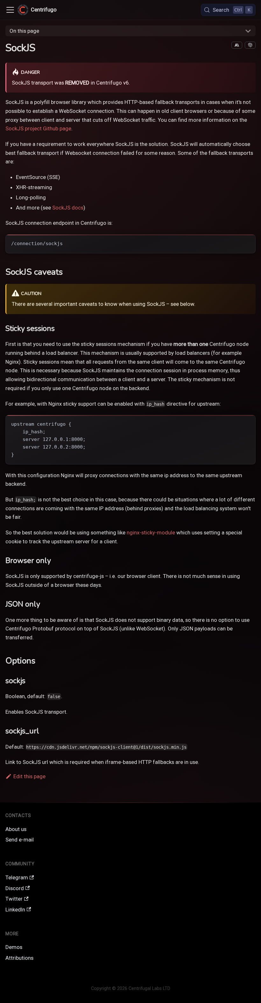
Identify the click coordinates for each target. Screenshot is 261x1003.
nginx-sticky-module (151, 532)
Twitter (14, 899)
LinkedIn (15, 909)
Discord (14, 888)
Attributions (19, 958)
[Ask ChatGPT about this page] (250, 45)
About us (15, 829)
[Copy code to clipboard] (247, 242)
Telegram (16, 877)
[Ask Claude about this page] (236, 45)
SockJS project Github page (38, 128)
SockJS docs (67, 207)
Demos (13, 947)
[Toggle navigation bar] (10, 10)
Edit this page (29, 776)
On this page (24, 31)
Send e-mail (19, 839)
